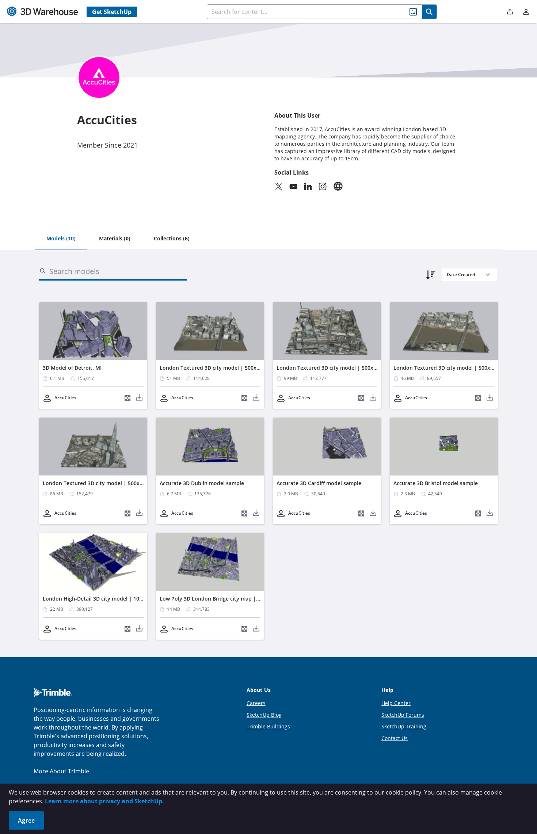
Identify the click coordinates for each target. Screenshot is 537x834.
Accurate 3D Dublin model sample (202, 483)
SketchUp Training (403, 726)
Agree (26, 820)
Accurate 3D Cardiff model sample (319, 483)
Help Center (396, 703)
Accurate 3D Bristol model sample (435, 483)
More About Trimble (61, 771)
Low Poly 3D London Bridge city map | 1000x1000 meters (231, 598)
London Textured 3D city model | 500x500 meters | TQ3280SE (120, 483)
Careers (256, 703)
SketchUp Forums (402, 714)
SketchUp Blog (264, 714)
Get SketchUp (112, 12)
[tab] (61, 239)
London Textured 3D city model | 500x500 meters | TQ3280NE (238, 367)
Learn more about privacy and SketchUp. (104, 801)
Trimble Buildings (268, 726)
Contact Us (394, 738)
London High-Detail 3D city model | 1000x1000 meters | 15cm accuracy (132, 598)
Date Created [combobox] (461, 274)
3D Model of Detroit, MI (72, 367)
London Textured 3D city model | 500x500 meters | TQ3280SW (355, 367)
